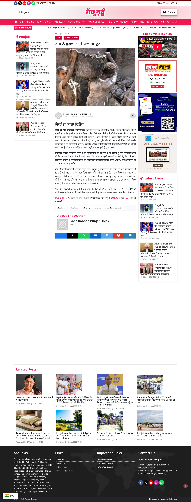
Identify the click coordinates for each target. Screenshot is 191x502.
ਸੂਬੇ (61, 34)
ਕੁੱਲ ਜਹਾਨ (30, 22)
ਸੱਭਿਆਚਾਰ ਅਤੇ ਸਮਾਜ (76, 22)
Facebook (114, 198)
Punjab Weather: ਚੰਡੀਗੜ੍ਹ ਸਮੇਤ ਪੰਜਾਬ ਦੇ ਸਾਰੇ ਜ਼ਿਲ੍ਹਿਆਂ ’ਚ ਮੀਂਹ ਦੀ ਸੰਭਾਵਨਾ (154, 434)
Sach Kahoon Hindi (105, 460)
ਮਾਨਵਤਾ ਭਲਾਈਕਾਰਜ (96, 22)
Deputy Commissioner (92, 208)
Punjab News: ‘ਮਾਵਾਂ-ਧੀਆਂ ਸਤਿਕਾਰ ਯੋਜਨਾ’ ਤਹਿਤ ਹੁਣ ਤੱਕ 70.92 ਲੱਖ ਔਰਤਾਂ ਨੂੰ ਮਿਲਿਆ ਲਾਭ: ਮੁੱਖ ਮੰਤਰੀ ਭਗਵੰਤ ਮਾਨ (33, 87)
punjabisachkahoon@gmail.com (162, 470)
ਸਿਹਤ (142, 22)
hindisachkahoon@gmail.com (151, 473)
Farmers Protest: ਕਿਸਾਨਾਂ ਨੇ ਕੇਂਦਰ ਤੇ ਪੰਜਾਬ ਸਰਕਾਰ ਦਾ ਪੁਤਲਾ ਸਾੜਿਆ (115, 434)
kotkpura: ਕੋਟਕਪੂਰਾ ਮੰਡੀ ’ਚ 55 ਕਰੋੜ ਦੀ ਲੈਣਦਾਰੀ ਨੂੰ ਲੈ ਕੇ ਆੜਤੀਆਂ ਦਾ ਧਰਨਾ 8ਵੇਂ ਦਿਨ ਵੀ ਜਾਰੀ (156, 400)
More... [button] (175, 22)
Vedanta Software (169, 499)
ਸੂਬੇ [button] (38, 22)
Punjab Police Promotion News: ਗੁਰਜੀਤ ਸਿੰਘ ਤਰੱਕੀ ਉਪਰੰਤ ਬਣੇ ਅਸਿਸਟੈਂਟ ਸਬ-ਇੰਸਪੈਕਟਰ (32, 128)
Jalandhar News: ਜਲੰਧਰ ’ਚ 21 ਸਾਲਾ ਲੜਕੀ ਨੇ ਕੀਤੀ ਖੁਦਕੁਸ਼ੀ (34, 398)
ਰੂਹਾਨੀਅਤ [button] (111, 22)
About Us (60, 460)
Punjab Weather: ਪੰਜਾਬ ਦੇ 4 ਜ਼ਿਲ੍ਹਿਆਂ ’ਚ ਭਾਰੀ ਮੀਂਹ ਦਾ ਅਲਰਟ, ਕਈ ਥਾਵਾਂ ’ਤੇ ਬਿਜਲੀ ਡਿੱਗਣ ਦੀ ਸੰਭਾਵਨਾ (73, 436)
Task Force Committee (114, 208)
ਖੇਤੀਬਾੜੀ (47, 22)
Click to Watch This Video (158, 34)
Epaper (171, 12)
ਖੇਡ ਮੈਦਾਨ (124, 22)
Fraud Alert (59, 22)
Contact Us (61, 463)
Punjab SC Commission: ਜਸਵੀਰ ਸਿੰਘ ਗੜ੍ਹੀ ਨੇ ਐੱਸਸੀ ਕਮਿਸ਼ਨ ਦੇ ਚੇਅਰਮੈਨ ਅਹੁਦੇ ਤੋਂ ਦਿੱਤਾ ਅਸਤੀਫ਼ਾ (32, 68)
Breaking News (71, 38)
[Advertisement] (157, 324)
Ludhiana (61, 208)
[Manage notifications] (185, 486)
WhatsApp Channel (46, 3)
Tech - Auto (153, 22)
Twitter (128, 198)
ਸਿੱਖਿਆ (134, 22)
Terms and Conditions (65, 471)
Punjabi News (63, 198)
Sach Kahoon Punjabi (29, 499)
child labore (74, 208)
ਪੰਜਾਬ (67, 34)
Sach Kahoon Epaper (106, 463)
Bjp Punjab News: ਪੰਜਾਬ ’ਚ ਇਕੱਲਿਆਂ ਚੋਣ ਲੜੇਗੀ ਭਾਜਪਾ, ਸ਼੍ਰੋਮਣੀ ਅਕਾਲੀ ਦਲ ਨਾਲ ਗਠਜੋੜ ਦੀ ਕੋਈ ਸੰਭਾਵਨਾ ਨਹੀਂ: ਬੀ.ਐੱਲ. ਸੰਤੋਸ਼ (74, 400)
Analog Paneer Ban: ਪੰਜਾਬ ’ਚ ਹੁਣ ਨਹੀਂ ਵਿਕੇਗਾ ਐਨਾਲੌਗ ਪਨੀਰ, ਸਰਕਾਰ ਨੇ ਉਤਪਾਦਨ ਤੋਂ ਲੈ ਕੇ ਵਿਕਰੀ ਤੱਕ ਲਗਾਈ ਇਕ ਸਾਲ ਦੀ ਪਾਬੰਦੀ (34, 436)
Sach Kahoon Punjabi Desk (89, 221)
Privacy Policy (62, 467)
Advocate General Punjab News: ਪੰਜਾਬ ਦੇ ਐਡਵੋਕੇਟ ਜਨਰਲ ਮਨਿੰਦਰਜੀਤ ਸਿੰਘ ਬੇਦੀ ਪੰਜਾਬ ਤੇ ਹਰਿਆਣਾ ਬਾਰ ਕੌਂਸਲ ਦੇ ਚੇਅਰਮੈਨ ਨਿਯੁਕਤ (32, 108)
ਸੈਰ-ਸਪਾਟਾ (165, 22)
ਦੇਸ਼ (21, 22)
